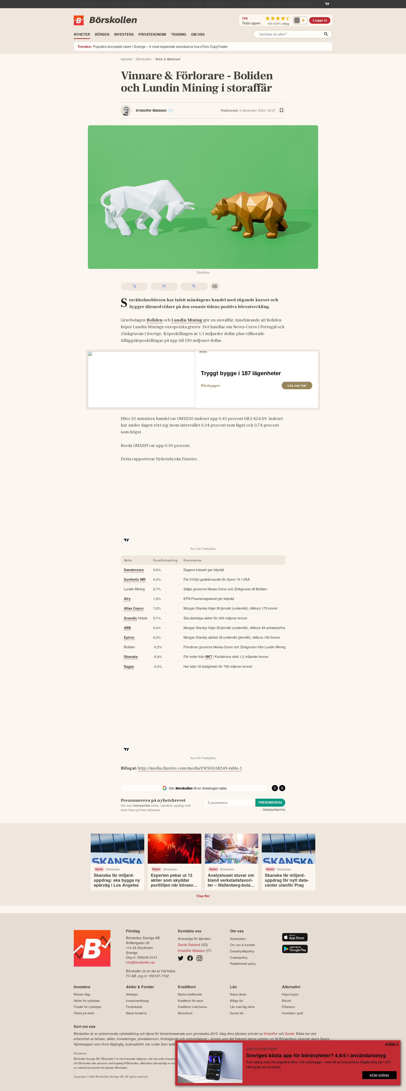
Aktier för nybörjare (87, 1000)
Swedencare (134, 569)
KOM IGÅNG (379, 1075)
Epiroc (129, 637)
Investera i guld (292, 1013)
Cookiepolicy (239, 957)
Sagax (129, 666)
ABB (127, 627)
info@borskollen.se (140, 962)
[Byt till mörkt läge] (300, 20)
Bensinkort (185, 1013)
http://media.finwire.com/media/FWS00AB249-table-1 (190, 768)
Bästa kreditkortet (190, 994)
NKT (208, 656)
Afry (127, 598)
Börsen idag (82, 994)
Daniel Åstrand (189, 944)
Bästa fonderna (136, 1013)
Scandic (130, 618)
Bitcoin (286, 1000)
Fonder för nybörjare (87, 1007)
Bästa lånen (238, 994)
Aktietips (132, 994)
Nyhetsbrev (238, 938)
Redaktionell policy (243, 963)
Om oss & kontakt (242, 945)
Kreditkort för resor (190, 1000)
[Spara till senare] (281, 110)
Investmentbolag (137, 1000)
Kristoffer (270, 1033)
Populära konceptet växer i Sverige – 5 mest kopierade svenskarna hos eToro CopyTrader (153, 46)
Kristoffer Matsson (151, 110)
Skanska (131, 656)
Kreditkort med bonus (192, 1007)
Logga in (320, 20)
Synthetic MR (134, 579)
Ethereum (288, 1007)
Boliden (155, 320)
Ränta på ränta (84, 1013)
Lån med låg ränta (242, 1007)
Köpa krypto (290, 994)
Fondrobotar (134, 1007)
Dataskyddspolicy (274, 809)
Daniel (289, 1033)
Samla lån (237, 1013)
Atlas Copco (134, 608)
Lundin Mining (187, 320)
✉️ (170, 110)
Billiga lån (236, 1000)
